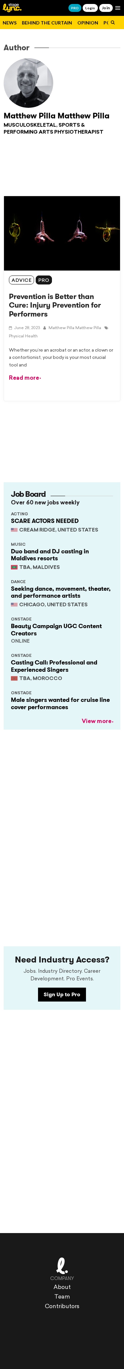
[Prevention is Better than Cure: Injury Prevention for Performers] (62, 233)
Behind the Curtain (47, 22)
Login (90, 8)
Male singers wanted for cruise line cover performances (60, 703)
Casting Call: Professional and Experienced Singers (54, 666)
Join (106, 7)
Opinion (87, 22)
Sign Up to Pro (62, 994)
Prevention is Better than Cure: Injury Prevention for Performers (55, 305)
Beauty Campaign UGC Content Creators (56, 630)
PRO (75, 8)
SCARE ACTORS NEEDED (45, 521)
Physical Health (23, 336)
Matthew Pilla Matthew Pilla (56, 115)
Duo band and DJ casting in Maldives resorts (50, 555)
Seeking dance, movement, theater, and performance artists (61, 592)
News (10, 22)
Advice (21, 280)
